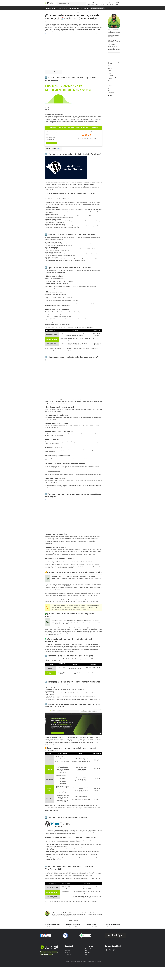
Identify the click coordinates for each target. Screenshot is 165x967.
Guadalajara (110, 75)
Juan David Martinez (57, 911)
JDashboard (117, 4)
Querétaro (110, 85)
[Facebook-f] (106, 949)
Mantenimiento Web (52, 11)
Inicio (46, 11)
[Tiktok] (113, 949)
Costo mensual (51, 137)
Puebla (109, 83)
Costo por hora (51, 134)
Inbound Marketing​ (112, 77)
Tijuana (109, 88)
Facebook (110, 73)
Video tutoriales (110, 4)
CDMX (109, 66)
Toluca (109, 90)
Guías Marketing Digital (93, 4)
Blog (86, 954)
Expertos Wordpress (112, 72)
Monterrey (110, 78)
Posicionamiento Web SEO (113, 82)
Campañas (110, 63)
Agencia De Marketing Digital (114, 61)
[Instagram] (110, 949)
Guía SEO (87, 952)
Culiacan (109, 70)
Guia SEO (103, 4)
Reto (86, 950)
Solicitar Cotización (51, 143)
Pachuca (109, 80)
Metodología (88, 948)
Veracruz (109, 93)
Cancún (109, 65)
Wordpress (60, 11)
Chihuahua (110, 68)
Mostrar (58, 71)
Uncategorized (111, 92)
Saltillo (109, 87)
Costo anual (51, 139)
